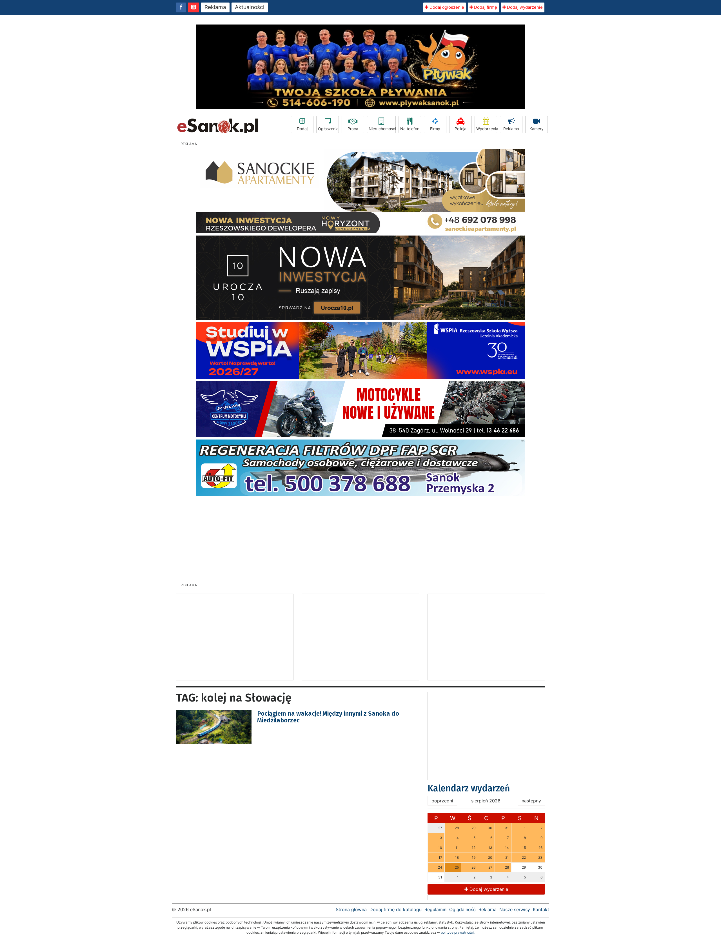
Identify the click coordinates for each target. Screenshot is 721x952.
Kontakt (541, 909)
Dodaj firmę (485, 7)
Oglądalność (462, 909)
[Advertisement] (360, 537)
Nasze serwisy (514, 909)
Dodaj (302, 128)
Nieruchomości (382, 128)
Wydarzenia (486, 128)
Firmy (435, 128)
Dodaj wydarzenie (524, 7)
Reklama (215, 7)
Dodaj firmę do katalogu (396, 909)
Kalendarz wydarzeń (469, 788)
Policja (460, 128)
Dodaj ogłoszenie (446, 7)
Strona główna (351, 909)
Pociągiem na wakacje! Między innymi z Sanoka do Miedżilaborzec (328, 717)
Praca (353, 128)
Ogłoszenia (328, 128)
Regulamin (435, 909)
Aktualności (249, 7)
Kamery (536, 128)
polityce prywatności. (458, 932)
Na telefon (409, 128)
